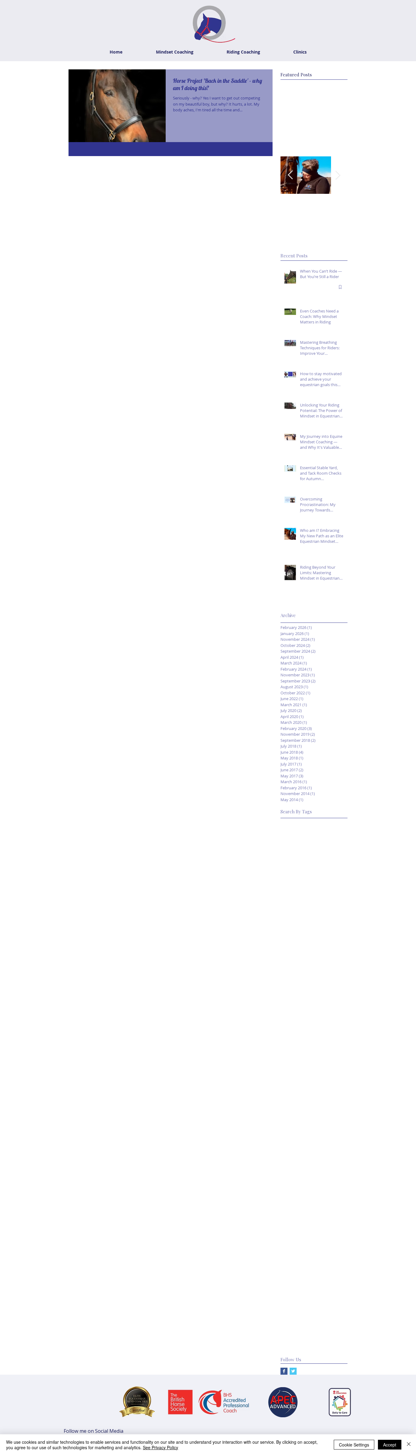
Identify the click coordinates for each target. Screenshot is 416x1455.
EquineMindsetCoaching (304, 1188)
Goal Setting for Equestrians (308, 1207)
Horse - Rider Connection (305, 1227)
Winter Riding (293, 1342)
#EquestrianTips (296, 919)
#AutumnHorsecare (299, 833)
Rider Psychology (324, 1313)
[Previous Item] (290, 175)
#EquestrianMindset (300, 900)
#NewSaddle (332, 986)
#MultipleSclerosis (298, 986)
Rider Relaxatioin (296, 1323)
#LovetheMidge (296, 967)
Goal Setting (292, 1198)
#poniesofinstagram (300, 1111)
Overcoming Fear (297, 1275)
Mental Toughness (298, 1255)
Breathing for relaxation (303, 1121)
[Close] (408, 1444)
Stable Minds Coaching (302, 1332)
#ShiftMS (337, 1015)
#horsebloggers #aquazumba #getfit (313, 1073)
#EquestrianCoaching (301, 871)
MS (332, 1246)
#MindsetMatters (297, 977)
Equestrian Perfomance (303, 1169)
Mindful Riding (294, 1265)
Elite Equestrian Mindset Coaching (313, 1140)
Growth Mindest (296, 1217)
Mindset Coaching (329, 1265)
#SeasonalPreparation (302, 1015)
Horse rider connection (303, 1246)
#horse (334, 1063)
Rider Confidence (297, 1304)
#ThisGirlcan (335, 1044)
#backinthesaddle (297, 1053)
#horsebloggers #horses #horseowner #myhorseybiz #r (313, 1082)
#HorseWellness (331, 957)
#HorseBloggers (312, 938)
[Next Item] (337, 175)
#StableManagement (301, 1034)
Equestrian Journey (298, 1150)
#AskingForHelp (331, 823)
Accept (389, 1445)
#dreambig (291, 1063)
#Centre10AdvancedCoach (306, 842)
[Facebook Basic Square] (283, 1371)
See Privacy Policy (160, 1447)
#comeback (330, 1053)
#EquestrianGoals (297, 881)
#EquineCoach (330, 919)
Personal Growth (297, 1284)
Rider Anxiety (334, 1294)
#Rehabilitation (295, 996)
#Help (286, 938)
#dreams (314, 1063)
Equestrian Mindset (299, 1159)
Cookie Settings (354, 1445)
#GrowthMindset (327, 929)
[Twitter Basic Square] (293, 1371)
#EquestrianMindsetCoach (306, 909)
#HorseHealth (321, 948)
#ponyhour (335, 1111)
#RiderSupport (328, 996)
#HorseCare (292, 948)
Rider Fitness (330, 1304)
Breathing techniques (301, 1130)
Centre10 (335, 1130)
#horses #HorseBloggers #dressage (313, 1101)
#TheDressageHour (299, 1044)
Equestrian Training (299, 1178)
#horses (288, 1092)
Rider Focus (292, 1313)
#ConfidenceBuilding (300, 852)
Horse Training (294, 1236)
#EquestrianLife (295, 890)
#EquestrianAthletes (300, 861)
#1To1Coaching (296, 823)
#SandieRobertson (298, 1005)
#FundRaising (293, 929)
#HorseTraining (295, 957)
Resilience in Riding (299, 1294)
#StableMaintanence (300, 1025)
